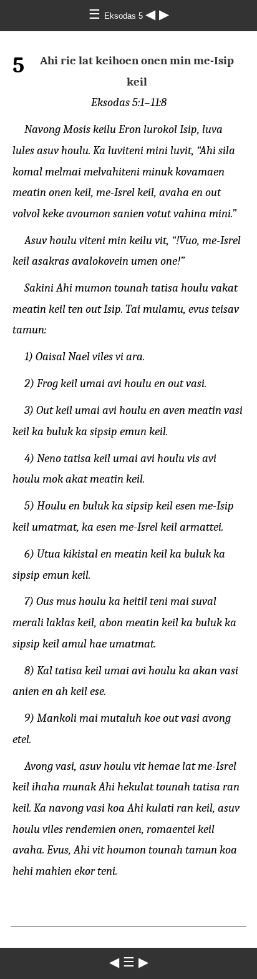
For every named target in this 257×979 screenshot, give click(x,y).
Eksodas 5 (124, 16)
